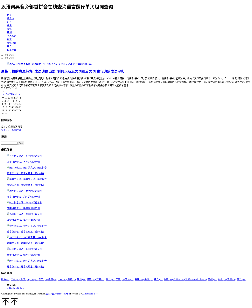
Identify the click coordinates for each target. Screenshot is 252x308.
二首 (15, 279)
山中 (62, 279)
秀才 (222, 279)
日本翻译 (11, 50)
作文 (9, 39)
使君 (158, 279)
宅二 (241, 279)
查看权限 (16, 130)
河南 (100, 279)
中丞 (148, 279)
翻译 (9, 25)
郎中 (5, 279)
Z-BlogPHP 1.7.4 (90, 293)
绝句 (81, 279)
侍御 (71, 279)
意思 (191, 279)
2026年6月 (11, 94)
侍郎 (52, 279)
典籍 (212, 279)
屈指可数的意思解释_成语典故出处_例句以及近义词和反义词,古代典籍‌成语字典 (63, 71)
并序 (139, 279)
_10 (34, 279)
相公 (110, 279)
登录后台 (5, 130)
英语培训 (11, 43)
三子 (231, 279)
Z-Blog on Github (15, 288)
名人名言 (11, 36)
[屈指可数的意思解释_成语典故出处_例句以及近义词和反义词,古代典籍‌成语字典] (49, 64)
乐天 (43, 279)
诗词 (9, 32)
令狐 (168, 279)
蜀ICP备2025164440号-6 (58, 293)
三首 (129, 279)
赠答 (91, 279)
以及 (202, 279)
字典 (9, 46)
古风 (24, 279)
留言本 (10, 18)
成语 (9, 29)
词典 (9, 22)
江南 (120, 279)
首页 (9, 15)
